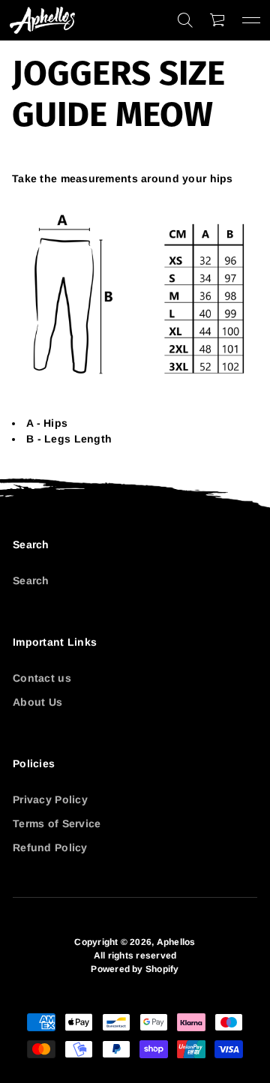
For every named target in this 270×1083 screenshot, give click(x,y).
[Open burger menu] (251, 20)
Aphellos (176, 942)
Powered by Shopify (134, 969)
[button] (185, 20)
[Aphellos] (42, 20)
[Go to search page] (185, 20)
